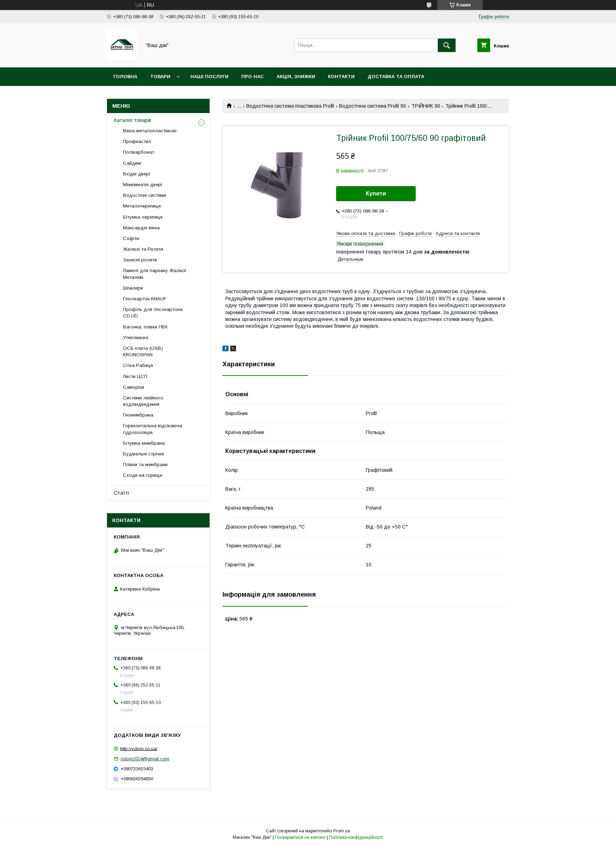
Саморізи (133, 387)
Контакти (341, 76)
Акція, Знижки (296, 76)
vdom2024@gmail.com (144, 758)
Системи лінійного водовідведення (143, 401)
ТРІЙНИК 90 (425, 106)
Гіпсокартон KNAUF (144, 298)
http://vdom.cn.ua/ (139, 748)
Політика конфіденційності (356, 837)
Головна (125, 76)
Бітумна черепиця (143, 217)
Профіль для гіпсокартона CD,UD (153, 312)
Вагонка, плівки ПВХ (145, 327)
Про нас (252, 76)
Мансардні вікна (141, 227)
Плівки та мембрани (145, 464)
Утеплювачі (135, 337)
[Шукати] (447, 45)
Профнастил (137, 141)
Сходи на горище (142, 475)
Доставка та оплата (396, 76)
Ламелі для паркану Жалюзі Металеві (154, 274)
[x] (233, 349)
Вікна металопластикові (149, 130)
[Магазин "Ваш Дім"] (122, 58)
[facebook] (225, 349)
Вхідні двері (136, 174)
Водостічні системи (144, 195)
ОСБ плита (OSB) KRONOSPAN (143, 351)
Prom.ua (341, 830)
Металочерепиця (142, 206)
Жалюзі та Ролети (143, 249)
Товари (160, 76)
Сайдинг (132, 163)
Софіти (131, 238)
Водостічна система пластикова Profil (290, 106)
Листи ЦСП (135, 376)
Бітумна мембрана (144, 443)
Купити (376, 193)
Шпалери (133, 288)
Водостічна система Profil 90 (372, 106)
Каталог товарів (132, 120)
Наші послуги (209, 76)
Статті (121, 493)
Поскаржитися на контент (300, 837)
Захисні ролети (140, 259)
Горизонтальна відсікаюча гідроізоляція (152, 429)
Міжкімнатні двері (142, 184)
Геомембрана (138, 415)
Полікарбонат (138, 152)
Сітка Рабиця (138, 365)
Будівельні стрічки (143, 453)
